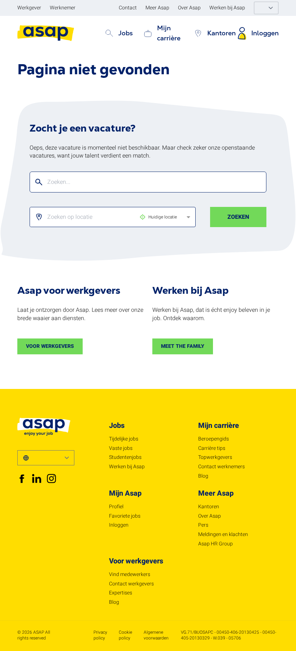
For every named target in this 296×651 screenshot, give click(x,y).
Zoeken (238, 217)
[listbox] (106, 217)
